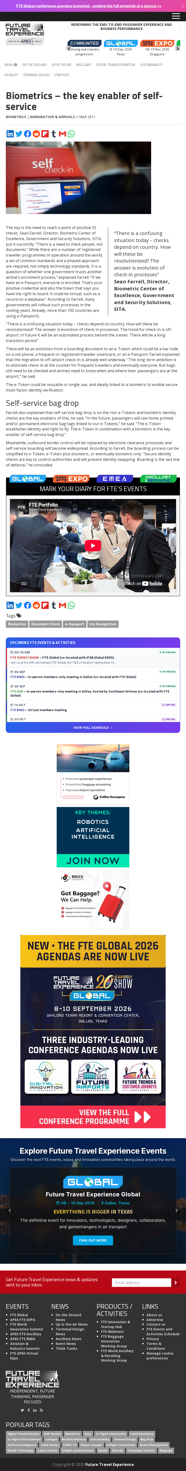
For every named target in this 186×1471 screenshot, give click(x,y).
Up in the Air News (72, 1324)
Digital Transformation (115, 64)
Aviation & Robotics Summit (25, 1346)
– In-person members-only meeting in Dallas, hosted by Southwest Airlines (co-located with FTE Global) (89, 693)
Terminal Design (36, 74)
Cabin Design (50, 1444)
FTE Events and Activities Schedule (163, 1331)
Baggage (166, 1450)
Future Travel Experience (109, 1464)
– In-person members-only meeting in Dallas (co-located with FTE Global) (73, 676)
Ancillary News (68, 1338)
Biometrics (16, 116)
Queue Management (154, 1444)
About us (154, 1315)
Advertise (155, 1319)
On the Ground (34, 64)
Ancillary (83, 64)
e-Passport (74, 624)
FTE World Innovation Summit (26, 1326)
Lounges (51, 1439)
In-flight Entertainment (24, 1439)
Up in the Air (61, 64)
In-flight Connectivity (111, 1434)
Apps (88, 1434)
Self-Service (52, 1434)
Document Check (45, 624)
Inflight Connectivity (121, 1444)
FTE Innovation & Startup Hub (115, 1324)
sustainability (99, 1439)
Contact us (156, 1324)
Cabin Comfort (48, 1450)
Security (117, 1450)
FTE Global (19, 1315)
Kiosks (102, 1450)
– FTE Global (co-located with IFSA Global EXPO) (62, 657)
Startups (61, 74)
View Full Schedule (91, 727)
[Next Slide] (176, 1211)
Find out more (93, 1240)
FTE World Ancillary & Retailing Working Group (117, 1356)
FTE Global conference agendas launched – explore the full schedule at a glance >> (89, 6)
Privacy (153, 1338)
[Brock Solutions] (93, 899)
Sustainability (151, 64)
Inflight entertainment (78, 1450)
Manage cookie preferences (160, 1355)
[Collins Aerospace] (93, 774)
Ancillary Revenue (74, 1439)
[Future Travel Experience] (25, 34)
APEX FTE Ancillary (25, 1334)
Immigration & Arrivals (52, 116)
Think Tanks (66, 1348)
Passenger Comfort (141, 1450)
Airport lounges (91, 1444)
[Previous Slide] (9, 1211)
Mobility (11, 74)
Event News (66, 1343)
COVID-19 (69, 1444)
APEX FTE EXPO (22, 1319)
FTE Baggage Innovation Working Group (114, 1341)
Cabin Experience (142, 1434)
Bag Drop (146, 1439)
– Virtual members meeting (38, 709)
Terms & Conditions (156, 1346)
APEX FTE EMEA (22, 1338)
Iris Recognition (103, 624)
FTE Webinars (112, 1331)
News (9, 64)
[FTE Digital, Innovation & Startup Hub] (93, 836)
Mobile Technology (20, 1450)
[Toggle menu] (176, 16)
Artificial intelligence (22, 1444)
